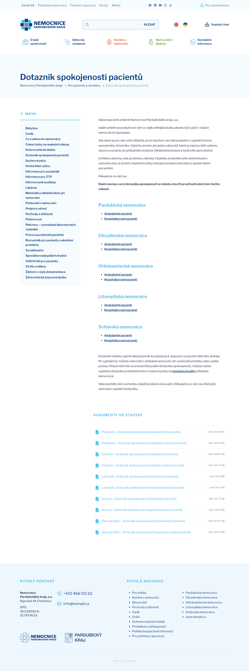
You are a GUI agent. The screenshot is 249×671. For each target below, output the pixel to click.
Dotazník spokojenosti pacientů (47, 155)
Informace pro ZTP (39, 177)
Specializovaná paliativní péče (46, 255)
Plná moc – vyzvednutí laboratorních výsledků (51, 227)
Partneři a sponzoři (83, 5)
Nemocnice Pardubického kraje (41, 85)
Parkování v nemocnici (41, 203)
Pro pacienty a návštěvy (84, 85)
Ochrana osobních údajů (148, 621)
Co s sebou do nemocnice (43, 139)
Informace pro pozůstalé (42, 171)
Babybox (32, 128)
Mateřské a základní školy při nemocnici (45, 195)
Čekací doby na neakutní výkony (47, 144)
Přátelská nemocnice (52, 5)
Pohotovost (34, 219)
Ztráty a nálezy (36, 266)
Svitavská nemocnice (200, 612)
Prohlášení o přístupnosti (149, 626)
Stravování (139, 602)
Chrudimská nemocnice (202, 597)
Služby (103, 5)
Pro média (139, 593)
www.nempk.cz (196, 617)
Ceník (29, 133)
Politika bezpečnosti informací (152, 631)
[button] (50, 116)
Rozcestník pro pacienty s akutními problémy (49, 243)
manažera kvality (184, 371)
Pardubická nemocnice (201, 593)
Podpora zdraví (36, 208)
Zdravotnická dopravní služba (46, 277)
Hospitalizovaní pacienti (120, 219)
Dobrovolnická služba (40, 150)
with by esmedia (124, 660)
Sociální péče (35, 250)
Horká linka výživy (38, 166)
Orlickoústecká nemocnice (204, 602)
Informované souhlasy (41, 182)
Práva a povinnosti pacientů (45, 235)
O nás (136, 617)
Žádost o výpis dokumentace (45, 272)
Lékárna (31, 187)
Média (116, 5)
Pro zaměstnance (217, 5)
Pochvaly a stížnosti (39, 214)
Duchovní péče (36, 160)
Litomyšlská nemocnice (202, 607)
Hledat (149, 24)
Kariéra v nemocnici (145, 597)
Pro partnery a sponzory (148, 636)
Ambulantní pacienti (118, 213)
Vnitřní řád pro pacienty (42, 261)
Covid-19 (28, 5)
